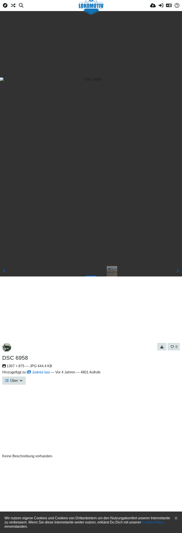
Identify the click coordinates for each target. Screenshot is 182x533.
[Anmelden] (161, 5)
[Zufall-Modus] (13, 5)
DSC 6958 (15, 358)
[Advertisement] (91, 44)
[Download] (162, 346)
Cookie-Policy (153, 522)
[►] (177, 270)
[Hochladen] (153, 5)
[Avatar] (6, 347)
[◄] (4, 270)
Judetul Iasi (41, 372)
